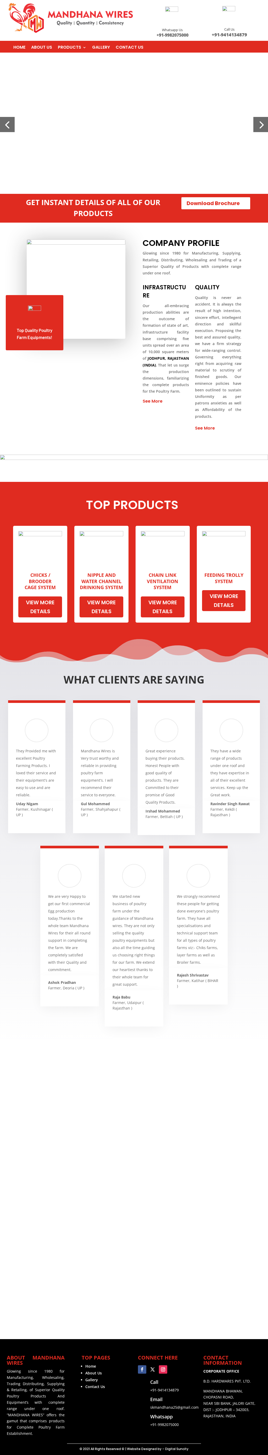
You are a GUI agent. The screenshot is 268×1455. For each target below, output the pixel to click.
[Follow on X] (152, 1369)
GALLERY (101, 48)
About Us (93, 1373)
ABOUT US (41, 48)
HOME (19, 48)
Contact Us (95, 1386)
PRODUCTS (69, 48)
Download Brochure (213, 203)
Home (90, 1366)
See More (153, 401)
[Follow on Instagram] (163, 1369)
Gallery (91, 1379)
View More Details (40, 607)
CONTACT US (129, 48)
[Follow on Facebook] (142, 1369)
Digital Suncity (176, 1449)
